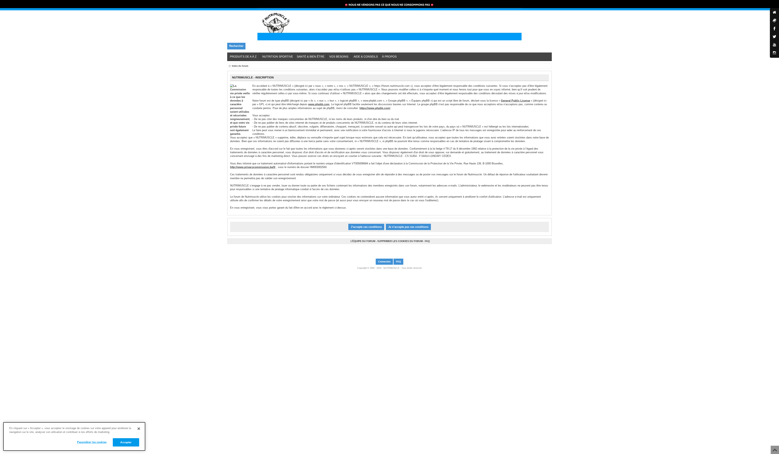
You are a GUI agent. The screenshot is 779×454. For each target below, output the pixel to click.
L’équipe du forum (363, 241)
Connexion (384, 261)
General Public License (515, 100)
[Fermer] (138, 428)
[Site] (774, 12)
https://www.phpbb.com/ (374, 108)
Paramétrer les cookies (92, 442)
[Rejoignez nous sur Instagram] (391, 249)
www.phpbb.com (318, 104)
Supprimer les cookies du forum (400, 241)
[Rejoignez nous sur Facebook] (387, 249)
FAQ (427, 241)
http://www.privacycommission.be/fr (252, 167)
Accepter (125, 442)
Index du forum (240, 66)
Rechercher (236, 45)
